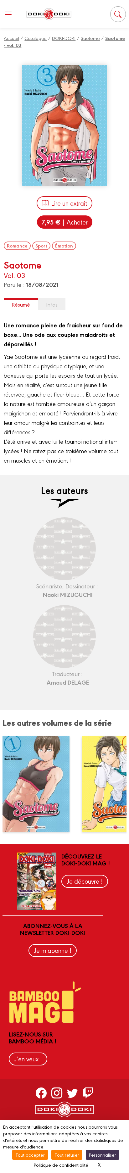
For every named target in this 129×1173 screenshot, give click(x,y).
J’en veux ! (28, 1058)
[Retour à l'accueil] (49, 14)
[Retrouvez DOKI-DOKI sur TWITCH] (88, 1093)
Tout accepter (30, 1154)
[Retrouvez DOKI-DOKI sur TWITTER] (72, 1093)
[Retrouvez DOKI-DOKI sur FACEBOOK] (41, 1093)
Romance (17, 245)
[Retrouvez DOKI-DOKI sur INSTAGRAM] (56, 1093)
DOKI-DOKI (63, 38)
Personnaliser (102, 1154)
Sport (41, 245)
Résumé (21, 304)
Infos (52, 304)
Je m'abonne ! (52, 950)
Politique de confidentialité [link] (61, 1164)
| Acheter (65, 221)
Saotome (90, 38)
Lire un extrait (69, 203)
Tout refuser (66, 1154)
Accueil (11, 38)
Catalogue (35, 38)
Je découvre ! (85, 881)
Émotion (64, 245)
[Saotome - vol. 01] (40, 784)
